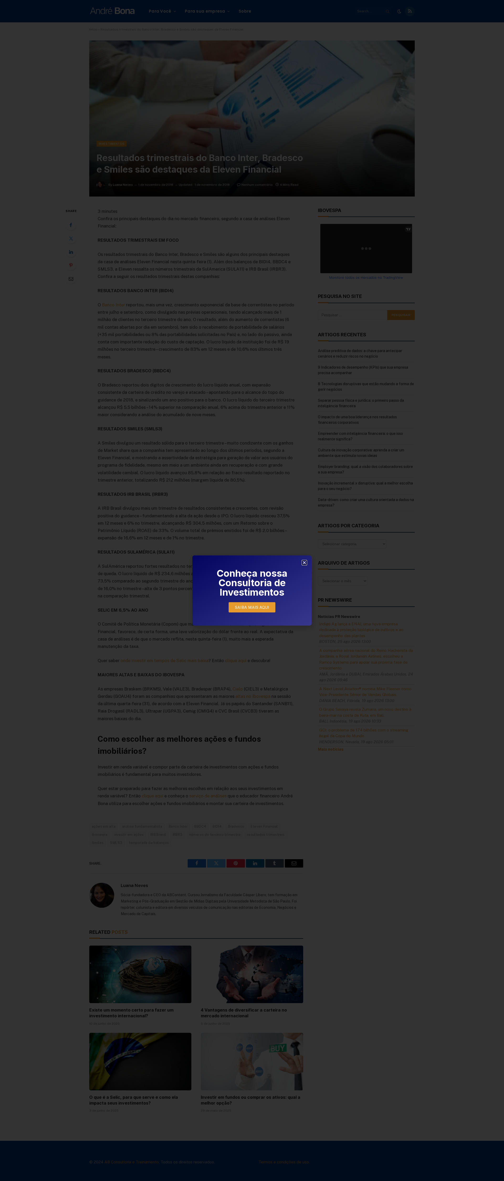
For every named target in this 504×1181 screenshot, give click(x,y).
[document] (252, 590)
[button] (304, 563)
